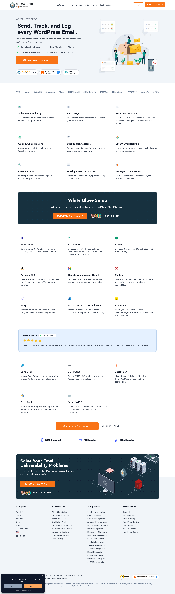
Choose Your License (35, 60)
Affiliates (19, 519)
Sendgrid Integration (96, 542)
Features (60, 5)
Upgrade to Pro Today (75, 426)
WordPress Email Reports (62, 525)
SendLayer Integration (96, 512)
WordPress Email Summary (62, 529)
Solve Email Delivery (30, 113)
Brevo (118, 244)
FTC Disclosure (22, 529)
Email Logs (73, 113)
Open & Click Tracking (31, 143)
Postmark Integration (96, 539)
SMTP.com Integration (96, 519)
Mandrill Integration (95, 552)
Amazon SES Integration (97, 522)
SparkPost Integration (96, 545)
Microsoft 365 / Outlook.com (84, 305)
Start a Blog (128, 525)
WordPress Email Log (60, 515)
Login (138, 5)
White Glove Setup (59, 512)
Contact (19, 515)
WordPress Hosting (131, 522)
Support (126, 512)
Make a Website (129, 529)
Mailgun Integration (95, 529)
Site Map (46, 578)
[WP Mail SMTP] (22, 5)
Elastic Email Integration (97, 559)
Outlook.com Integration (97, 535)
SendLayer (27, 244)
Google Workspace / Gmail (83, 274)
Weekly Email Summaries (81, 171)
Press (18, 525)
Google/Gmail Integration (98, 525)
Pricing (70, 5)
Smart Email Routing (127, 143)
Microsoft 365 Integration (98, 532)
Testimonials (105, 5)
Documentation (83, 5)
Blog (95, 5)
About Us (19, 512)
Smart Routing (57, 539)
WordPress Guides (130, 532)
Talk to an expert (112, 215)
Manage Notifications (128, 171)
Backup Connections (79, 143)
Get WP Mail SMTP (155, 5)
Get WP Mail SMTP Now (68, 216)
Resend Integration (95, 555)
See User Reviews (110, 426)
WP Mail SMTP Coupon (59, 578)
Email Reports (26, 171)
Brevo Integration (94, 515)
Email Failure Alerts (127, 113)
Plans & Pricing (129, 519)
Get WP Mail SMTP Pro (36, 484)
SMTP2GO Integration (96, 562)
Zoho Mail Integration (96, 549)
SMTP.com (74, 244)
